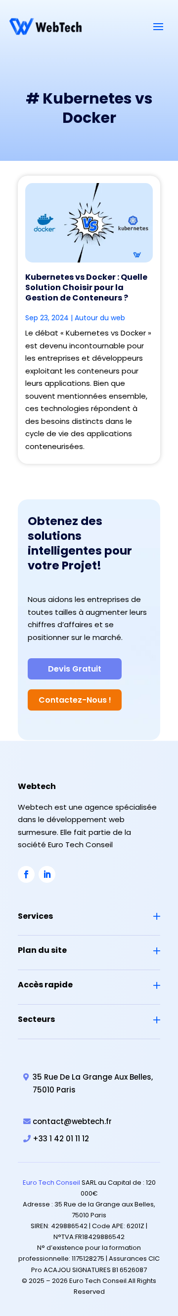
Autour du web (100, 318)
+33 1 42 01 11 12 (61, 1138)
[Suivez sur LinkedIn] (47, 874)
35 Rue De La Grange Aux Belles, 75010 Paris (93, 1083)
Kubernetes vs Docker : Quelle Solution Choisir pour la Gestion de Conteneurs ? (86, 287)
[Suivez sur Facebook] (26, 874)
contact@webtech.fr (72, 1121)
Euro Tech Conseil (51, 1182)
